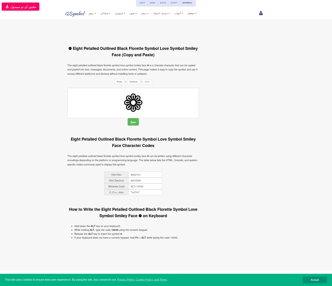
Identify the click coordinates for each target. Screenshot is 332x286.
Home (119, 81)
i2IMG (152, 2)
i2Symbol (74, 13)
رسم (144, 13)
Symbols (134, 81)
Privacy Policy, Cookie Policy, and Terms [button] (142, 279)
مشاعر (105, 13)
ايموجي (119, 13)
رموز (92, 13)
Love (147, 81)
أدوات (178, 13)
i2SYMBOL (187, 2)
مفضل (191, 13)
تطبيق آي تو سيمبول (22, 6)
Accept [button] (315, 279)
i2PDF (142, 2)
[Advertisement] (133, 30)
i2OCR (163, 2)
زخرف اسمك (161, 13)
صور (132, 13)
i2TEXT (174, 2)
